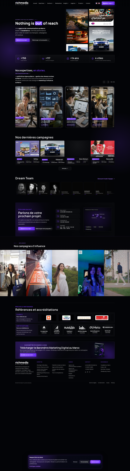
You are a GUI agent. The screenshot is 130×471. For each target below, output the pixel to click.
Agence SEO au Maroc (57, 367)
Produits (80, 3)
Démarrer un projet (22, 40)
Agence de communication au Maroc (75, 365)
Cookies (107, 382)
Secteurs (49, 3)
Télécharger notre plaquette (39, 40)
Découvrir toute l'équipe (105, 179)
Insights (65, 3)
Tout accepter (95, 462)
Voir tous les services (22, 73)
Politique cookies (34, 466)
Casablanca (25, 31)
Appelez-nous (107, 3)
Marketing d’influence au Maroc (43, 373)
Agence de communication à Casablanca (73, 370)
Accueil (35, 3)
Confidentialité (101, 382)
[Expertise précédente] (104, 82)
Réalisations (58, 3)
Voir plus (64, 168)
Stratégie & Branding (42, 365)
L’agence (73, 3)
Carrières (71, 378)
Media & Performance (42, 376)
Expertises (41, 3)
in (85, 372)
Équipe (70, 373)
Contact (88, 3)
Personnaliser (84, 462)
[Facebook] (89, 372)
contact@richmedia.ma (91, 365)
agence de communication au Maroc (31, 28)
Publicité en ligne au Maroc (59, 365)
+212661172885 (89, 367)
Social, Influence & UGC (43, 367)
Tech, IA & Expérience (57, 372)
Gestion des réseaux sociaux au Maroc (42, 369)
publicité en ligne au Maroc (25, 76)
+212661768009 (89, 369)
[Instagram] (87, 372)
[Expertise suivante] (108, 82)
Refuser (75, 462)
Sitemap (113, 382)
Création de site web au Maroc (58, 369)
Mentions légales (92, 382)
